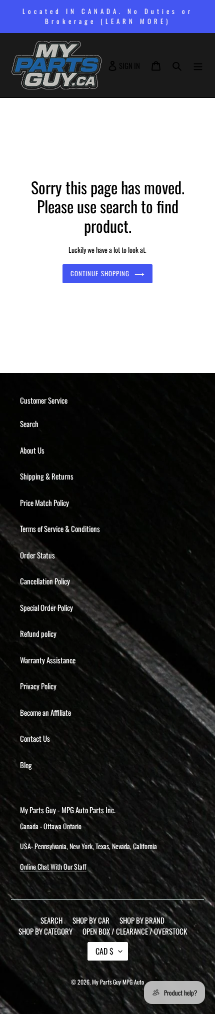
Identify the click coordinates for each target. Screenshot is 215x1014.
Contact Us (35, 738)
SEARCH (51, 920)
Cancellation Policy (45, 580)
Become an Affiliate (45, 712)
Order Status (37, 554)
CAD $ (105, 951)
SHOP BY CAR (91, 920)
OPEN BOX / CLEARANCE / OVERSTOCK (134, 931)
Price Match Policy (44, 502)
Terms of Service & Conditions (60, 528)
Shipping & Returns (47, 476)
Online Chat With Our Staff (53, 866)
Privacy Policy (38, 685)
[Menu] (198, 65)
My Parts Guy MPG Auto (118, 982)
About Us (32, 450)
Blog (26, 764)
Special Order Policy (46, 607)
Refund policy (38, 633)
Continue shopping (100, 273)
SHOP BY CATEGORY (45, 931)
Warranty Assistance (48, 659)
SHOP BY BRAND (142, 920)
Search (29, 423)
